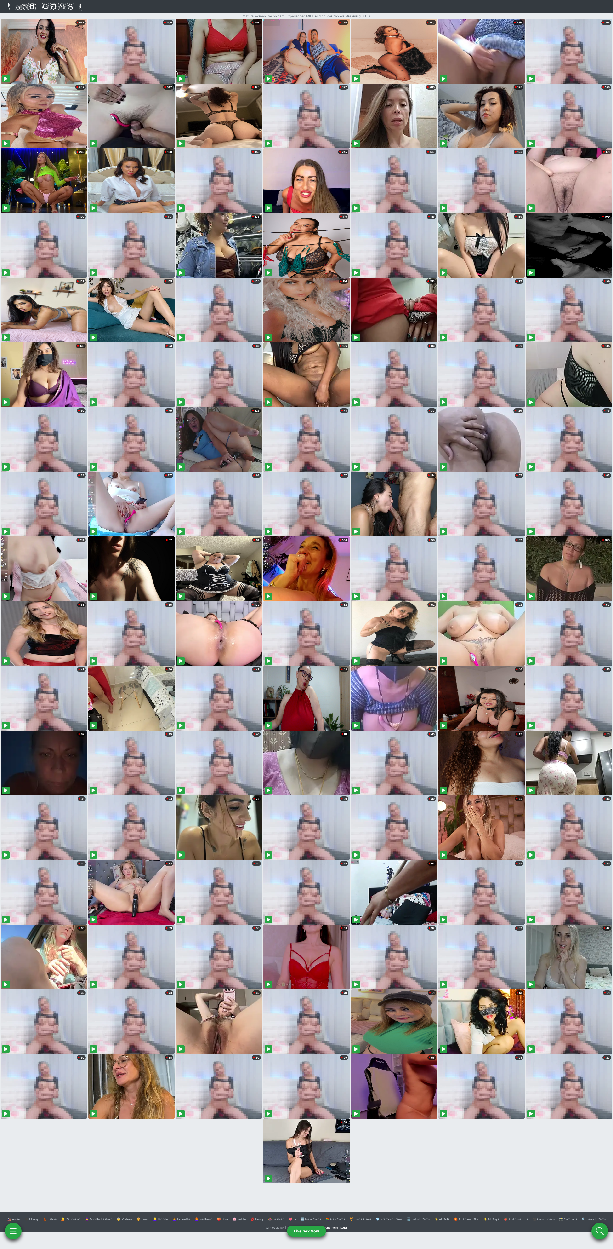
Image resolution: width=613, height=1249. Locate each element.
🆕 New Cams (310, 1219)
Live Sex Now (306, 1231)
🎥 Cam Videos (543, 1219)
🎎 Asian (13, 1219)
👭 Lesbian (276, 1219)
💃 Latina (50, 1219)
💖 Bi (292, 1219)
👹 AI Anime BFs (516, 1219)
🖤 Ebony (31, 1219)
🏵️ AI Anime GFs (466, 1219)
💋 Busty (257, 1219)
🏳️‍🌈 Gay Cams (335, 1219)
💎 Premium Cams (389, 1219)
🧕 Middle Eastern (98, 1219)
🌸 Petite (239, 1219)
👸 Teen (142, 1219)
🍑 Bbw (222, 1219)
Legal (343, 1227)
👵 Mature (124, 1219)
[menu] (13, 1231)
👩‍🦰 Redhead (204, 1219)
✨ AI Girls (441, 1219)
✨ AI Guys (491, 1219)
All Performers (329, 1227)
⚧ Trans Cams (360, 1219)
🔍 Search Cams (594, 1219)
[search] (599, 1231)
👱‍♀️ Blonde (160, 1219)
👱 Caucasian (71, 1219)
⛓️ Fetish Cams (418, 1219)
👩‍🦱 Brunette (181, 1219)
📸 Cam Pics (568, 1219)
